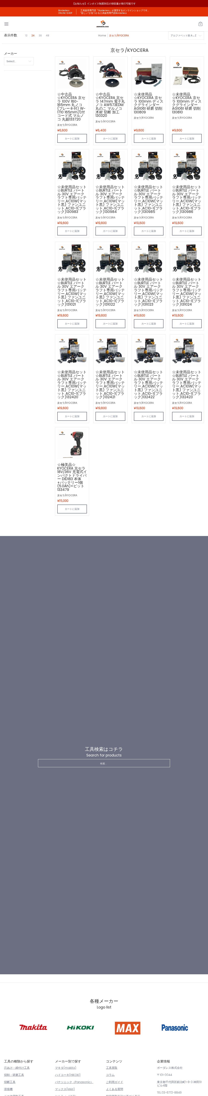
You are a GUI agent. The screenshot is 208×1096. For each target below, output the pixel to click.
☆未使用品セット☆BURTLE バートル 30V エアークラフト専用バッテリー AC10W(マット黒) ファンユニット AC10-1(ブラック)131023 (148, 292)
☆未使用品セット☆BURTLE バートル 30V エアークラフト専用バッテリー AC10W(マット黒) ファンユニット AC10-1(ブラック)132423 (186, 384)
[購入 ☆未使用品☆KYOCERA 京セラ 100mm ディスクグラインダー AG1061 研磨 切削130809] (149, 73)
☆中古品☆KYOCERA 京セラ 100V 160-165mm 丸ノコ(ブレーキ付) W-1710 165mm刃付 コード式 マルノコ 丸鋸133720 (71, 107)
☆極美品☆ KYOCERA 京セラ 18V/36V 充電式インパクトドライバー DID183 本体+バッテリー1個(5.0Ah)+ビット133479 (72, 477)
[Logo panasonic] (174, 1027)
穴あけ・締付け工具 (17, 1068)
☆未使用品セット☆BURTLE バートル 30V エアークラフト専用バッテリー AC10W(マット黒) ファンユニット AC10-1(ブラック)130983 (72, 199)
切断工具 (9, 1082)
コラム (110, 1075)
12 (26, 35)
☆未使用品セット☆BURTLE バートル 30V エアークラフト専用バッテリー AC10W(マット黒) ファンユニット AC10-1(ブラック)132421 (110, 384)
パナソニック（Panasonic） (74, 1082)
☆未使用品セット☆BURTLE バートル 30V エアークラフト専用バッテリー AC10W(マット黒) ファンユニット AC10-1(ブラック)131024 (186, 292)
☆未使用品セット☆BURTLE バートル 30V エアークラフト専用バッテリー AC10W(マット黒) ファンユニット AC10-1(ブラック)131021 (72, 292)
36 (40, 35)
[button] (200, 23)
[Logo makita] (33, 1027)
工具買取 (111, 1068)
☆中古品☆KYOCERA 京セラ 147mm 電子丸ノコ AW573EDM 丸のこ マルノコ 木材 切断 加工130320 (110, 105)
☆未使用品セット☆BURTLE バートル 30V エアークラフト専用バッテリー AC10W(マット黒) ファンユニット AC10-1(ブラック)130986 (186, 199)
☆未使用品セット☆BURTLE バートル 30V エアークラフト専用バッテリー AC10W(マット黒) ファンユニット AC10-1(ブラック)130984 (110, 199)
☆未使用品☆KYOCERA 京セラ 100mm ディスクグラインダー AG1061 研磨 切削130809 (148, 103)
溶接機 (8, 1089)
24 (33, 35)
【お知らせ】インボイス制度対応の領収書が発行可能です (104, 3)
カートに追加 (72, 138)
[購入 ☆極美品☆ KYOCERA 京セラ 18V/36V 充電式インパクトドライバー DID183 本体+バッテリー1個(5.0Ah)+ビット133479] (72, 444)
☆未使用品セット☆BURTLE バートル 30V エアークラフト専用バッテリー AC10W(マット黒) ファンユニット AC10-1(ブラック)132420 (72, 384)
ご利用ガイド (114, 1082)
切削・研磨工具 (14, 1075)
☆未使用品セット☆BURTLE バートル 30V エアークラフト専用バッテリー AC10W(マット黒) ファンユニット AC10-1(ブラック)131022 (110, 292)
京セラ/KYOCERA (67, 125)
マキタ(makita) (65, 1068)
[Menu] (6, 23)
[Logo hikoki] (80, 1027)
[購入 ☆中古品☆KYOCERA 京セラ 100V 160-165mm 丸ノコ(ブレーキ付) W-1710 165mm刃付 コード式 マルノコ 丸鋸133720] (72, 73)
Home (102, 35)
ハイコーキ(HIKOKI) (67, 1075)
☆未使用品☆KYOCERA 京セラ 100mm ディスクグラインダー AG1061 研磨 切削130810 (187, 103)
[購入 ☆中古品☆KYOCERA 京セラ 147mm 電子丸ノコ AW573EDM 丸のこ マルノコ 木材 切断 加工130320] (110, 73)
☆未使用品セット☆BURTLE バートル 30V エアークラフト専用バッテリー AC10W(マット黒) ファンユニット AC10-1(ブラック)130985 (148, 199)
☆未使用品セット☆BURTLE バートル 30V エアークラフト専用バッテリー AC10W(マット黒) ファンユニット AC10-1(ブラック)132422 (148, 384)
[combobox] (104, 763)
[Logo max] (127, 1027)
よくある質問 (114, 1089)
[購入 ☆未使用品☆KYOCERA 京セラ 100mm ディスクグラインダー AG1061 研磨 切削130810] (187, 73)
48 (47, 35)
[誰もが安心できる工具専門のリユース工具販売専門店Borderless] (102, 23)
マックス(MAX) (65, 1089)
